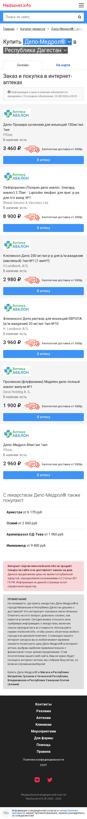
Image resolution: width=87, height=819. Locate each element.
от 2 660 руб (22, 523)
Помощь (44, 745)
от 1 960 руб (35, 534)
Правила (43, 752)
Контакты (43, 704)
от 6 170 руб (24, 512)
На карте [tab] (63, 65)
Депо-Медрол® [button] (44, 41)
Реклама (43, 711)
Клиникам (43, 725)
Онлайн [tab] (23, 65)
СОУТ (43, 765)
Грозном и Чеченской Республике (45, 676)
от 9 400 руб (26, 546)
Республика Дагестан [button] (33, 50)
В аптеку (43, 160)
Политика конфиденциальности (43, 759)
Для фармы (43, 738)
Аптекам (43, 718)
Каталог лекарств (32, 29)
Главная (8, 29)
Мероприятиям (43, 731)
